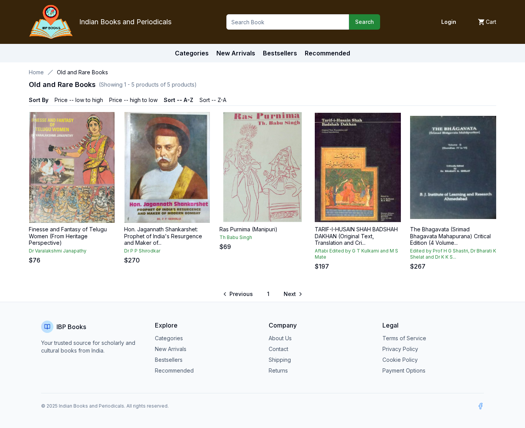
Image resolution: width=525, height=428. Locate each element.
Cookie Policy (400, 359)
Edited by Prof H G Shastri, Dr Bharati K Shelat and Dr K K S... (453, 254)
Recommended (174, 370)
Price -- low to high (79, 100)
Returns (278, 370)
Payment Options (403, 370)
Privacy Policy (400, 349)
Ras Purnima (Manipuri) (248, 229)
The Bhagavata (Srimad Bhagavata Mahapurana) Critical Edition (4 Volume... (450, 236)
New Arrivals (170, 349)
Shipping (280, 359)
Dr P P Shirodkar (142, 251)
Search (364, 21)
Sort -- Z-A (212, 100)
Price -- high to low (133, 100)
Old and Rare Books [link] (82, 72)
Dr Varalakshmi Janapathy (57, 251)
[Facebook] (480, 406)
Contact (278, 349)
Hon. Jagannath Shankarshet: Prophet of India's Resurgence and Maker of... (163, 236)
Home (36, 72)
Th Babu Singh (235, 237)
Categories (192, 53)
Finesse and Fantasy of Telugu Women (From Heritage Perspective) (68, 236)
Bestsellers (169, 359)
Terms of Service (404, 338)
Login (448, 21)
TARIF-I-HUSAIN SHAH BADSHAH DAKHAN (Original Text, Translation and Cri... (356, 236)
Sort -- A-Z (178, 100)
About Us (280, 338)
